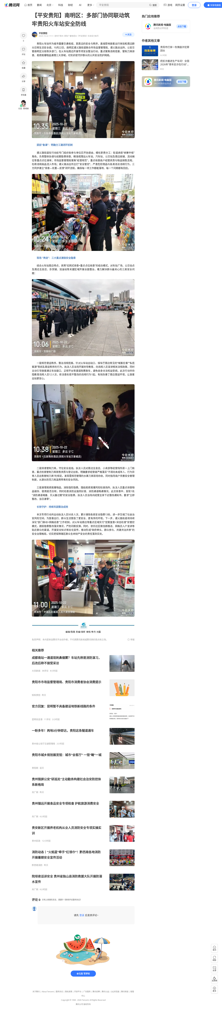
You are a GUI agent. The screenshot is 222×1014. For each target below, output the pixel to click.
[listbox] (83, 769)
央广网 (35, 792)
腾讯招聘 (96, 991)
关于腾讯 (36, 991)
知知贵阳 (36, 695)
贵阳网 (35, 768)
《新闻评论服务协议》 (73, 899)
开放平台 (77, 991)
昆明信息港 (37, 719)
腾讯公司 (79, 1004)
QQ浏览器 (115, 991)
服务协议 (59, 991)
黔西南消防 (37, 865)
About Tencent (48, 991)
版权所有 (87, 1004)
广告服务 (87, 991)
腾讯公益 (105, 991)
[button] (182, 26)
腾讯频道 (124, 991)
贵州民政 (36, 841)
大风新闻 (36, 671)
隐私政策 (68, 991)
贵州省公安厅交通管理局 (43, 744)
